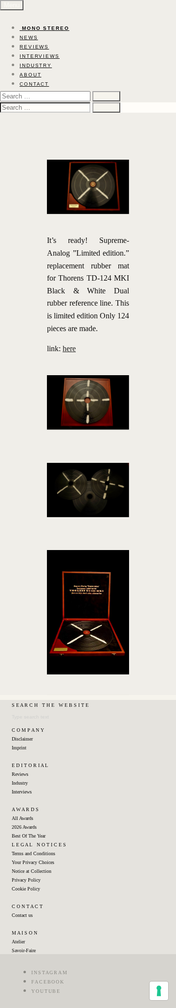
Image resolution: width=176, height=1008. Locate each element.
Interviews (22, 791)
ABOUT (31, 74)
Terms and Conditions (33, 853)
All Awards (22, 818)
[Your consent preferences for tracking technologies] (159, 991)
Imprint (19, 747)
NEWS (29, 37)
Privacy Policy (26, 880)
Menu (12, 5)
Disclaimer (22, 739)
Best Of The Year (28, 836)
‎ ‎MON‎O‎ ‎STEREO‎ (44, 28)
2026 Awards (24, 827)
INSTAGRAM (49, 972)
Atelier (18, 941)
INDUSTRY (36, 65)
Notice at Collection (31, 871)
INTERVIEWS (40, 56)
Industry (20, 783)
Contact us (22, 915)
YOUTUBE (46, 991)
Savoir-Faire (24, 950)
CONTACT (34, 84)
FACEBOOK (48, 981)
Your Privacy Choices (33, 862)
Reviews (20, 774)
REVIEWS (34, 46)
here (69, 348)
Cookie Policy (26, 888)
